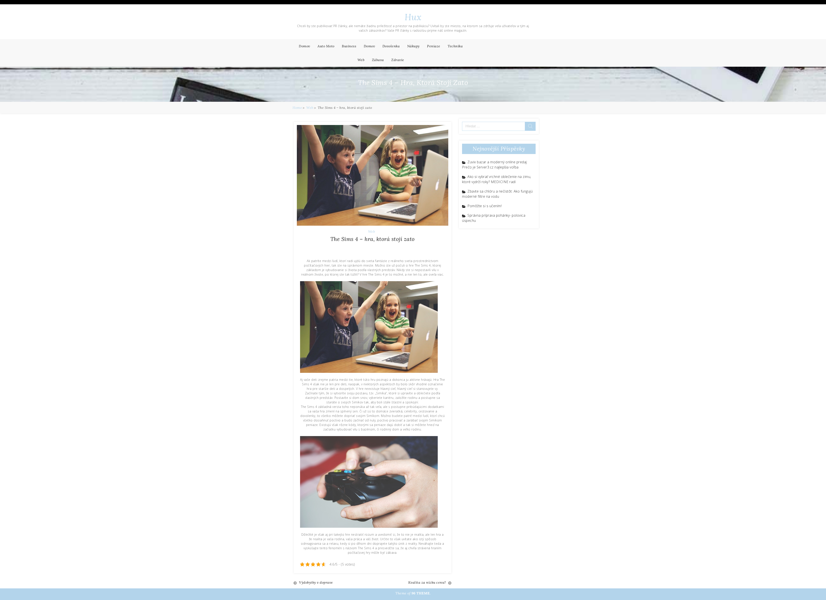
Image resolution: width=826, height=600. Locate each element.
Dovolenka (391, 46)
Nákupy (413, 46)
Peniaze (433, 46)
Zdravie (397, 60)
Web (361, 60)
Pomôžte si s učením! (484, 206)
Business (349, 46)
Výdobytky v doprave (316, 582)
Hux (413, 17)
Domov (304, 46)
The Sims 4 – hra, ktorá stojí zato (372, 239)
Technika (455, 46)
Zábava (378, 60)
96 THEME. (421, 593)
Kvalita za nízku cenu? (427, 582)
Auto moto (325, 46)
